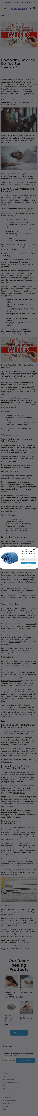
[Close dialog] (36, 549)
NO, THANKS (28, 566)
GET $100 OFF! (28, 563)
